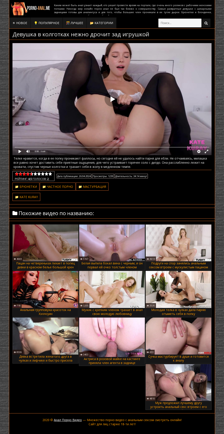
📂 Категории (101, 23)
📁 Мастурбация (92, 186)
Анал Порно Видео (68, 420)
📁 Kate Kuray (26, 197)
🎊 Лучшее (74, 23)
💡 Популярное (46, 23)
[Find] (206, 23)
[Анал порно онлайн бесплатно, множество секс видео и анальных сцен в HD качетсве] (31, 8)
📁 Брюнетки (26, 186)
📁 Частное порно (57, 186)
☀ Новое (19, 23)
